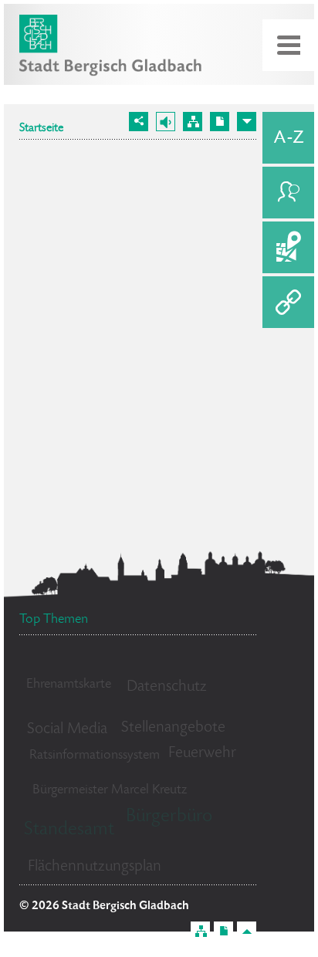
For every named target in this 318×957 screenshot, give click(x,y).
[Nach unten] (246, 121)
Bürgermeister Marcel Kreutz (109, 790)
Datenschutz (167, 687)
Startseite (41, 129)
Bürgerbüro (169, 817)
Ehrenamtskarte (68, 685)
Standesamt (69, 830)
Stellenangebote (173, 728)
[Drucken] (219, 121)
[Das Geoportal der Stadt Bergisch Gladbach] (288, 247)
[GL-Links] (288, 302)
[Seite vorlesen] (165, 121)
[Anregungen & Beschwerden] (288, 192)
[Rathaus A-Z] (288, 138)
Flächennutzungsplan (94, 867)
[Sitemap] (192, 121)
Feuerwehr (202, 754)
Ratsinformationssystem (94, 756)
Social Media (67, 730)
